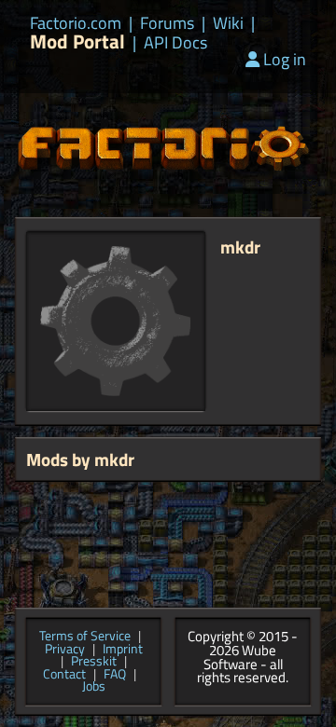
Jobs (93, 686)
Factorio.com (75, 23)
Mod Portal (77, 41)
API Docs (175, 42)
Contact (64, 674)
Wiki (228, 23)
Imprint (123, 649)
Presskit (94, 661)
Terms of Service (85, 636)
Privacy (65, 649)
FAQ (115, 674)
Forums (167, 23)
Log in (284, 59)
